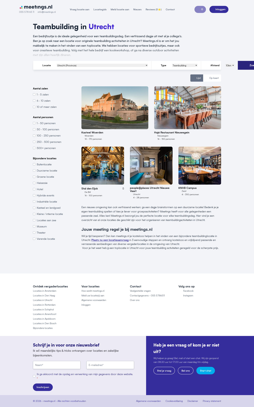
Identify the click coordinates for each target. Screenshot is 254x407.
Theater (41, 232)
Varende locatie (46, 238)
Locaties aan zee (46, 220)
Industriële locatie (47, 201)
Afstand (214, 65)
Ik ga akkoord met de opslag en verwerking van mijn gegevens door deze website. (85, 374)
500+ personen (46, 148)
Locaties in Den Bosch (44, 323)
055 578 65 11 (26, 11)
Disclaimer (192, 400)
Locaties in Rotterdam (44, 304)
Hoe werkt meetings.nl (92, 290)
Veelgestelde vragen (140, 290)
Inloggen (86, 304)
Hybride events (45, 195)
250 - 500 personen (49, 141)
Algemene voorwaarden (93, 300)
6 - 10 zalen (43, 100)
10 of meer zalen (47, 106)
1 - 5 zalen (43, 94)
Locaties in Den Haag (44, 295)
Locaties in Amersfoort (44, 314)
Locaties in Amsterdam (44, 290)
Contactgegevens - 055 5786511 (147, 295)
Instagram (188, 295)
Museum (42, 226)
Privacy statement (212, 400)
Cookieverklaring (174, 400)
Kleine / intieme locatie (50, 214)
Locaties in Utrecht (42, 300)
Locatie (46, 65)
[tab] (196, 78)
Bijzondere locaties (43, 328)
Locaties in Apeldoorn (44, 318)
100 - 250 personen (49, 135)
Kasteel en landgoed (48, 207)
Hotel (40, 189)
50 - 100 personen (48, 129)
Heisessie (42, 183)
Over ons (134, 300)
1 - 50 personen (46, 123)
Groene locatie (45, 176)
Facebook (188, 290)
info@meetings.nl (47, 11)
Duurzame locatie (47, 170)
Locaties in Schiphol (43, 309)
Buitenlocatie (44, 164)
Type (163, 65)
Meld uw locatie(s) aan (92, 295)
